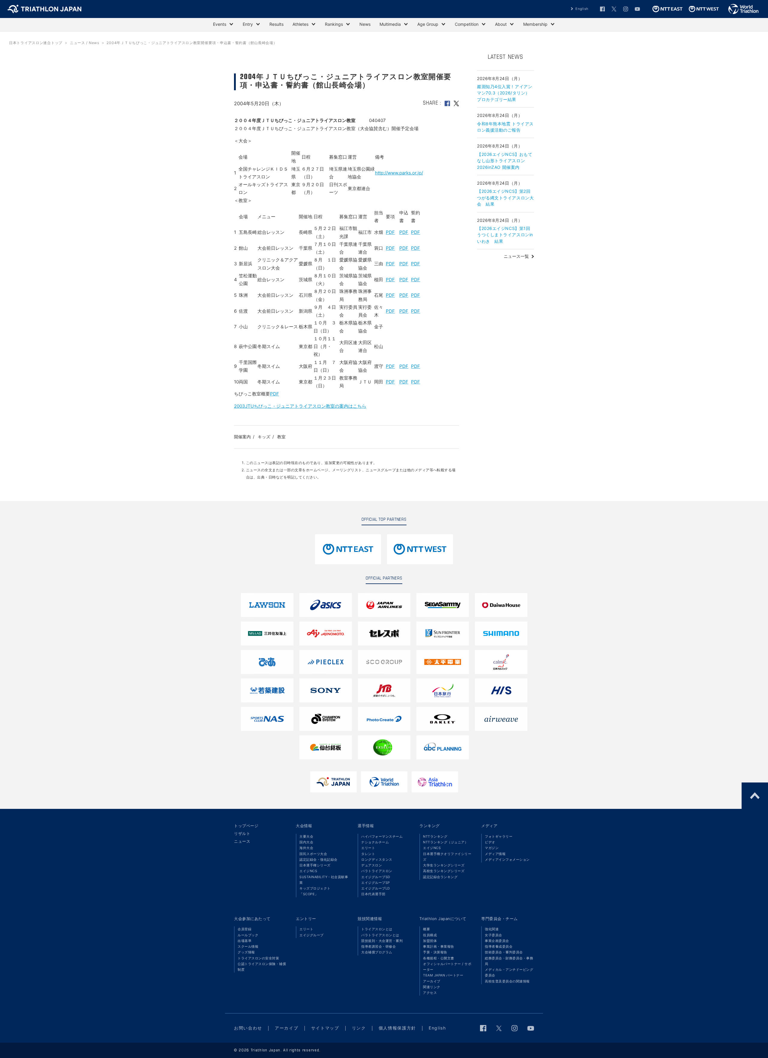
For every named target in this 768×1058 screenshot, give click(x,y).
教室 (281, 436)
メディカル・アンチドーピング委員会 (509, 972)
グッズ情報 (246, 952)
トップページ (246, 825)
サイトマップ (325, 1027)
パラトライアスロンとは (380, 935)
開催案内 (242, 436)
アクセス (430, 993)
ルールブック (248, 935)
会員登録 (244, 929)
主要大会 (306, 836)
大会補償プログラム (376, 952)
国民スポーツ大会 (313, 854)
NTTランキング (435, 836)
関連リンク (431, 987)
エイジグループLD (375, 888)
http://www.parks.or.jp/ (399, 173)
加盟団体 (430, 941)
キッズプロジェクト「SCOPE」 (315, 891)
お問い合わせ (248, 1027)
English (582, 9)
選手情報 (366, 825)
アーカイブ (431, 981)
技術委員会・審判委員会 (504, 952)
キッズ (264, 436)
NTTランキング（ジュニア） (445, 842)
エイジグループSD (375, 877)
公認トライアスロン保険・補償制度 (262, 967)
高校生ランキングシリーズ (443, 871)
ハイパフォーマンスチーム (382, 836)
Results (276, 24)
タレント (368, 854)
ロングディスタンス (376, 859)
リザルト (242, 833)
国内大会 (306, 842)
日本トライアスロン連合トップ (35, 42)
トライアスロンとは (376, 929)
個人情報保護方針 (397, 1027)
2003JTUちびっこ (253, 406)
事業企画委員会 (497, 941)
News (364, 24)
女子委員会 (493, 935)
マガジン (492, 848)
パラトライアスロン (376, 871)
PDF (390, 232)
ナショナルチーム (375, 842)
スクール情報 (248, 946)
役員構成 (430, 935)
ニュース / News (84, 42)
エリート (368, 848)
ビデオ (490, 842)
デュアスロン (371, 865)
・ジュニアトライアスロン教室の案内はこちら (319, 406)
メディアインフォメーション (507, 859)
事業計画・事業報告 (438, 946)
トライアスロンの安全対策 (258, 958)
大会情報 (304, 825)
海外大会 (306, 848)
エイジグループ (311, 935)
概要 (426, 929)
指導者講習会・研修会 (378, 946)
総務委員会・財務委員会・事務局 (509, 961)
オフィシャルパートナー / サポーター (447, 967)
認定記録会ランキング (440, 877)
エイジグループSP (375, 883)
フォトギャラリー (498, 836)
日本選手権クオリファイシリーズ (447, 857)
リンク (359, 1027)
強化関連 (492, 929)
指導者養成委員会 (498, 946)
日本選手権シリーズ (315, 865)
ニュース (242, 841)
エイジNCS (308, 871)
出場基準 (244, 941)
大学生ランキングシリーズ (443, 865)
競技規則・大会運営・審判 (382, 941)
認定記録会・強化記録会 (318, 859)
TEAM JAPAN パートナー (443, 975)
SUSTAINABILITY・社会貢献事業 (323, 880)
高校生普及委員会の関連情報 (507, 981)
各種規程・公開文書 (438, 958)
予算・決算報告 (435, 952)
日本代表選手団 (373, 894)
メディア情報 (495, 854)
